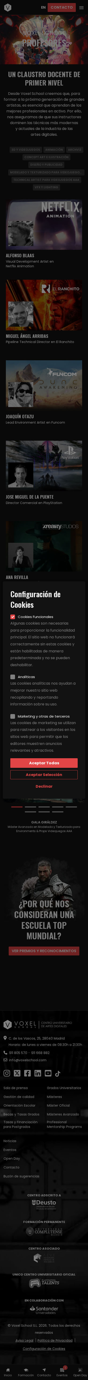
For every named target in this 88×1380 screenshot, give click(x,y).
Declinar (44, 786)
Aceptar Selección (44, 774)
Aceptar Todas (44, 763)
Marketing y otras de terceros (44, 716)
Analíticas (26, 676)
